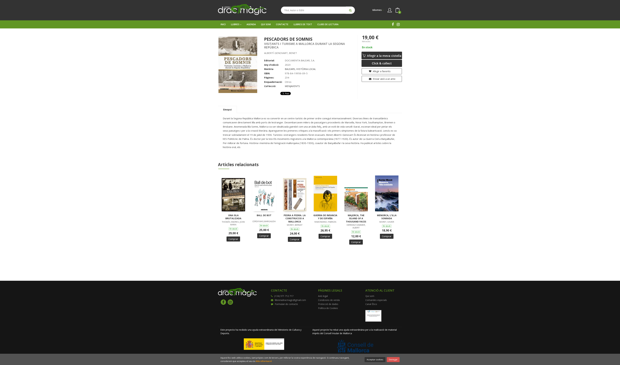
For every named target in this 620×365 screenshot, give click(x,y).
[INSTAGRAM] (398, 24)
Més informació (264, 361)
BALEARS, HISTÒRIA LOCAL (300, 69)
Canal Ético (371, 304)
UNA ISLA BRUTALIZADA (233, 217)
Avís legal (323, 296)
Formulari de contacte (286, 304)
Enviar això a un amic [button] (384, 78)
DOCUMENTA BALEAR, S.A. (300, 60)
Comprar (233, 239)
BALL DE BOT (264, 215)
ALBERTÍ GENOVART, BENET (280, 53)
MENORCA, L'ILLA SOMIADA (387, 217)
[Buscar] (350, 10)
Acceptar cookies (375, 359)
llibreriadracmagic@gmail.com (290, 300)
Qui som (369, 296)
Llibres (235, 24)
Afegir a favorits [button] (381, 71)
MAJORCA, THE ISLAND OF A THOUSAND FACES (356, 218)
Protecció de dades (328, 304)
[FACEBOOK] (393, 24)
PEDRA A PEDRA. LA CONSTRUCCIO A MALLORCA (295, 218)
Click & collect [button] (382, 63)
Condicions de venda (329, 300)
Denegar (393, 359)
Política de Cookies (328, 308)
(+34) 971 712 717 (283, 296)
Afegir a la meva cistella (383, 56)
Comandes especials (376, 300)
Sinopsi (227, 109)
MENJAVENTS (292, 86)
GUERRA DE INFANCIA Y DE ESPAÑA (325, 217)
